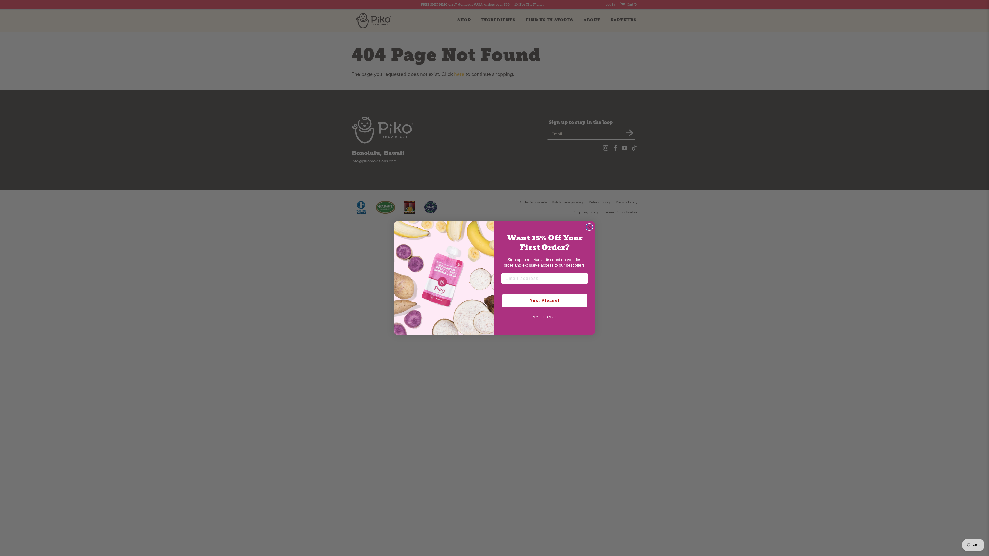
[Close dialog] (589, 227)
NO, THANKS (545, 317)
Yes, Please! (545, 300)
